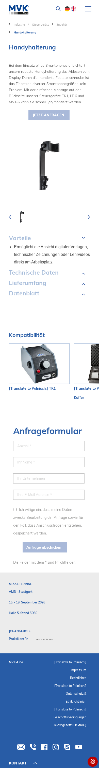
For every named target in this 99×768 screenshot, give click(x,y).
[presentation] (10, 217)
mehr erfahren (44, 639)
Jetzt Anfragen (48, 115)
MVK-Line (16, 662)
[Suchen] (58, 8)
